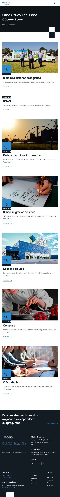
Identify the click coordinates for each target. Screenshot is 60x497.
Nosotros (34, 475)
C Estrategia (10, 382)
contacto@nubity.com (8, 487)
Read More (6, 86)
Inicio (32, 472)
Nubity (7, 452)
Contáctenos (51, 423)
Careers (33, 481)
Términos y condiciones (50, 474)
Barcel (7, 101)
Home (4, 25)
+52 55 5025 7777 (7, 475)
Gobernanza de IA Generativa (52, 484)
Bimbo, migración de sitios (19, 212)
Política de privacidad (50, 479)
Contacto (34, 484)
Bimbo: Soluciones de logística (22, 78)
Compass (9, 325)
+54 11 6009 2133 (7, 477)
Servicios (34, 478)
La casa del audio (13, 269)
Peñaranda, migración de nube (22, 155)
